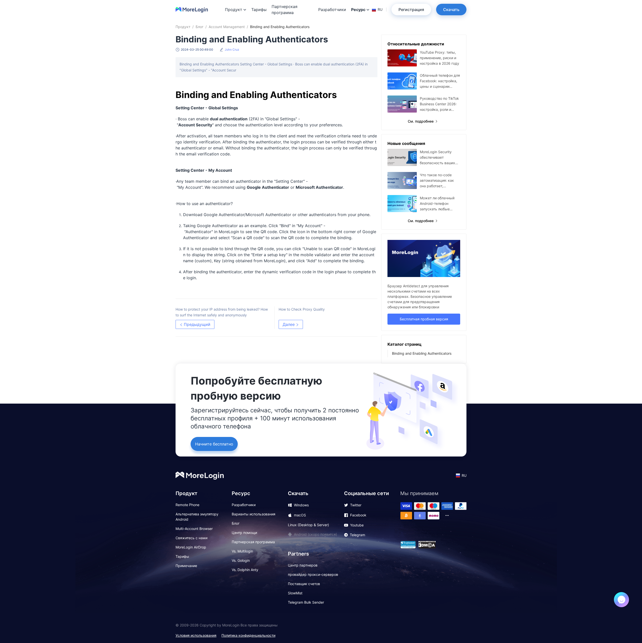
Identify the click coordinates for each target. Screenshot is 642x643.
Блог (199, 27)
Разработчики (332, 9)
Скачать (451, 9)
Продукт (183, 27)
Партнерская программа (284, 9)
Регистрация (411, 9)
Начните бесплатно (214, 443)
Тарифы (259, 9)
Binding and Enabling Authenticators (421, 353)
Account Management (227, 27)
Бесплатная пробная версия (424, 319)
